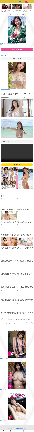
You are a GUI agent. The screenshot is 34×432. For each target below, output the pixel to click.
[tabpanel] (6, 8)
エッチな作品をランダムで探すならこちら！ (17, 49)
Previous (0, 8)
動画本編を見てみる (17, 164)
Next (33, 8)
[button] (31, 238)
